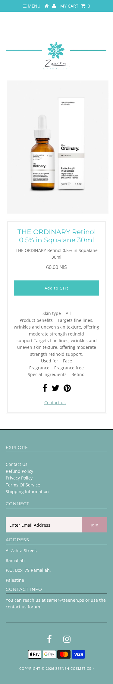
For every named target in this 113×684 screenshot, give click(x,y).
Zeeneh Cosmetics (73, 668)
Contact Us (16, 464)
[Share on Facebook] (44, 389)
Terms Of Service (23, 485)
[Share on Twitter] (55, 389)
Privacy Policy (19, 478)
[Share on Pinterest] (67, 389)
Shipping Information (27, 491)
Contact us (55, 402)
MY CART (75, 6)
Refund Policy (19, 471)
